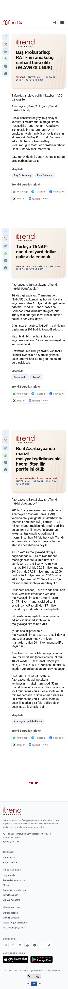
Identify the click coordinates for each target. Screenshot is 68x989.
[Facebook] (13, 945)
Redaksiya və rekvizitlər (14, 880)
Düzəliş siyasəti (10, 895)
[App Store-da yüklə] (15, 959)
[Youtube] (27, 945)
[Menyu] (62, 22)
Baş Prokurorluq (22, 175)
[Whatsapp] (6, 945)
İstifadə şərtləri (10, 913)
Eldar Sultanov (44, 175)
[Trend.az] (12, 23)
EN (28, 983)
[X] (20, 945)
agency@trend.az (11, 841)
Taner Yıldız (20, 377)
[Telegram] (35, 945)
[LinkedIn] (42, 945)
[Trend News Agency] (12, 811)
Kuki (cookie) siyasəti (13, 927)
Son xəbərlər (9, 857)
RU (40, 983)
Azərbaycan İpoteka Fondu (28, 721)
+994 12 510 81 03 (11, 837)
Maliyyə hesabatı (11, 900)
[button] (6, 37)
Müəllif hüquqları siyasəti (15, 922)
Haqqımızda (9, 875)
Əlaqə (6, 885)
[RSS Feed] (49, 945)
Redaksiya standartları (14, 890)
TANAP (36, 377)
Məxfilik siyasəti (11, 917)
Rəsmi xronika (10, 862)
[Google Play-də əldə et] (41, 959)
